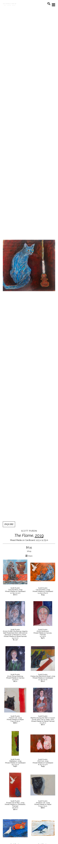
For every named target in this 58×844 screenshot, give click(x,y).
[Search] (48, 3)
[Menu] (53, 4)
